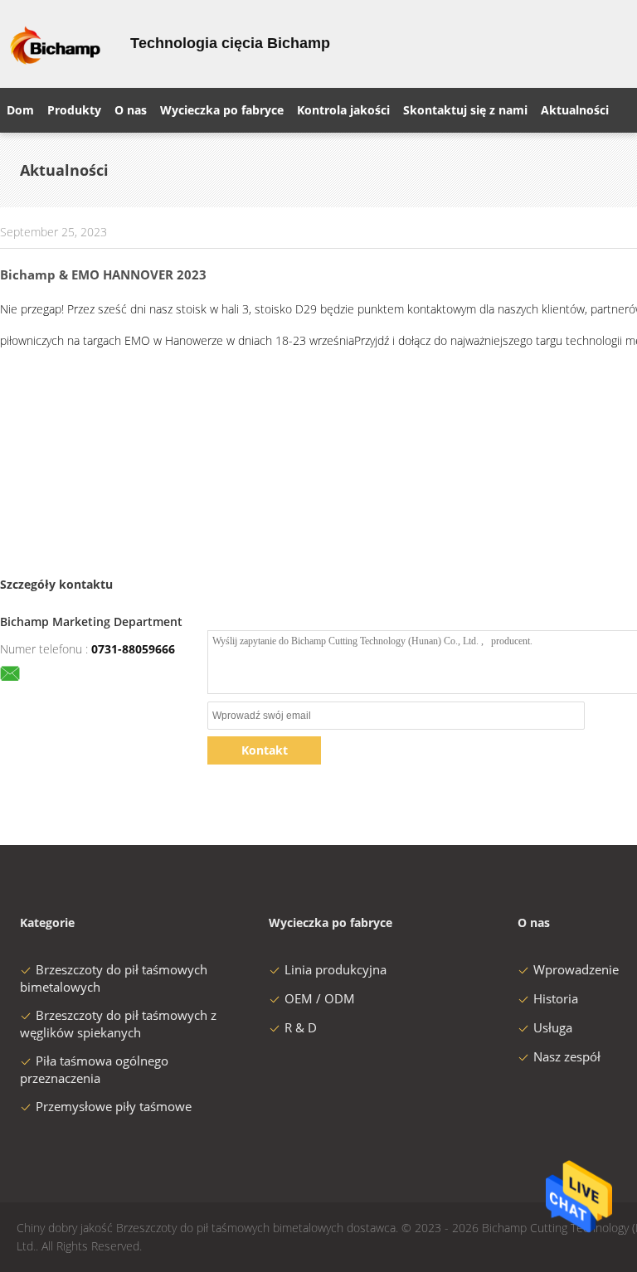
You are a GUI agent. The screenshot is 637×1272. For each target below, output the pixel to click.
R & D (300, 1027)
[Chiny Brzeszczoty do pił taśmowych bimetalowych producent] (55, 44)
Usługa (552, 1027)
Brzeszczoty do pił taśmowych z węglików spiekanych (118, 1024)
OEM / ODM (319, 998)
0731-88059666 (133, 649)
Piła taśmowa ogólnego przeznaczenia (94, 1069)
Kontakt (264, 750)
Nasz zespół (567, 1056)
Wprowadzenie (576, 969)
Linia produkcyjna (335, 969)
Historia (555, 998)
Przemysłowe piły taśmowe (114, 1106)
